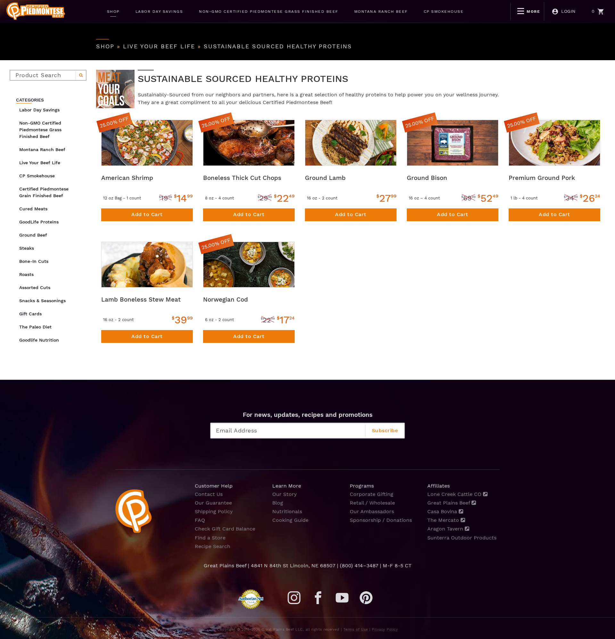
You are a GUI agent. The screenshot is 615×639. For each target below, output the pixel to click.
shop (105, 46)
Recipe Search (212, 546)
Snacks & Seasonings (42, 300)
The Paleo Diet (35, 326)
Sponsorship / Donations (381, 520)
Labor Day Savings (39, 109)
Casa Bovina (443, 511)
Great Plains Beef (449, 503)
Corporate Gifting (371, 494)
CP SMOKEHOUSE (444, 11)
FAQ (200, 520)
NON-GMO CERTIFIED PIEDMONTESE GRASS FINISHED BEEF (268, 11)
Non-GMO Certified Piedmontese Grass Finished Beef (40, 129)
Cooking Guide (290, 520)
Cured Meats (33, 208)
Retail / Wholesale (372, 503)
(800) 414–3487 (359, 565)
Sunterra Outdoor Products (461, 538)
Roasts (26, 274)
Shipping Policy (214, 511)
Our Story (284, 494)
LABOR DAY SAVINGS (159, 11)
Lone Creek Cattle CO (455, 494)
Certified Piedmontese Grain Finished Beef (44, 192)
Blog (277, 503)
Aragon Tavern (446, 529)
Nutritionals (287, 511)
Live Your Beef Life (159, 46)
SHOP (113, 11)
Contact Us (209, 494)
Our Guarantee (213, 503)
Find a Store (210, 538)
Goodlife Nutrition (39, 340)
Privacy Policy (385, 629)
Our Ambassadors (372, 511)
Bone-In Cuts (33, 261)
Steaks (26, 248)
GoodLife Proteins (39, 221)
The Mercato (444, 520)
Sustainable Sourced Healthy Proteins (278, 46)
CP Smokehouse (37, 175)
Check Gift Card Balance (225, 529)
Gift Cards (30, 313)
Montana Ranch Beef (42, 149)
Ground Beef (33, 235)
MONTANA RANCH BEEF (381, 11)
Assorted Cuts (34, 287)
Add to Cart (147, 214)
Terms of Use (355, 629)
